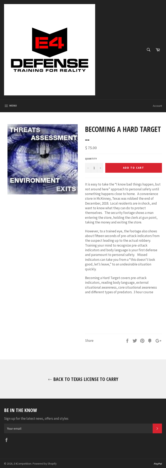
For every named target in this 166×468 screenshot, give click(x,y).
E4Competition (22, 463)
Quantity (91, 158)
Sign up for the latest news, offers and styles (36, 418)
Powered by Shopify (44, 463)
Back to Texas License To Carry (85, 379)
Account (157, 106)
